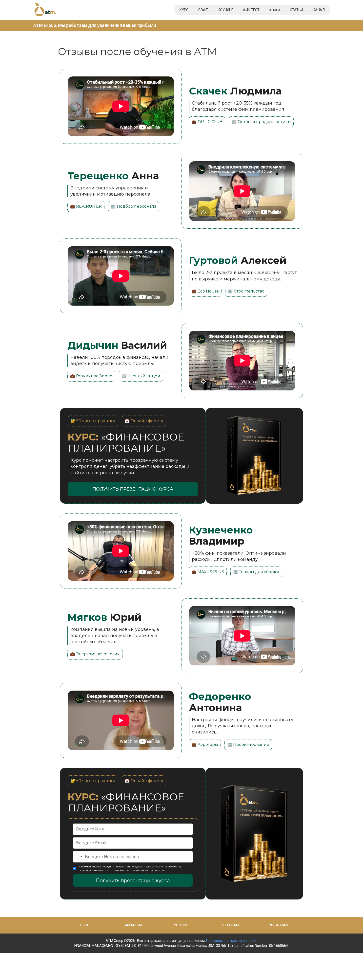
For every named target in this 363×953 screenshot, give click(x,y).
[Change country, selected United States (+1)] (78, 856)
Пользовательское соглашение (231, 941)
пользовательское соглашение (145, 870)
